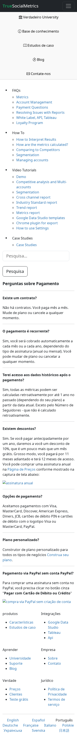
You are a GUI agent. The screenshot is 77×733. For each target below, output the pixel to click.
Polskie (68, 725)
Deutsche (10, 725)
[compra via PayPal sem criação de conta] (37, 601)
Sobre (53, 658)
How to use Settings (32, 228)
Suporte (15, 663)
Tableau (54, 632)
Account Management (34, 102)
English (13, 720)
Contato (54, 663)
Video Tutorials (24, 170)
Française (30, 725)
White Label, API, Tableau (36, 117)
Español (38, 720)
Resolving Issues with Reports (40, 112)
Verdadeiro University (40, 17)
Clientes (15, 694)
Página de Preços (21, 469)
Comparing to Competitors (38, 149)
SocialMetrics (20, 6)
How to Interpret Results (36, 139)
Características (21, 622)
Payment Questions (32, 107)
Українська (13, 730)
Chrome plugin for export (37, 223)
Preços (15, 689)
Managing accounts (32, 160)
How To (18, 132)
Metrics (22, 97)
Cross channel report (33, 197)
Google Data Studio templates (40, 217)
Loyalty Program (29, 122)
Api (50, 637)
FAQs (16, 90)
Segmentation (27, 155)
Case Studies (22, 238)
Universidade (20, 658)
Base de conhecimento (40, 31)
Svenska (38, 730)
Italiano (50, 725)
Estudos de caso (40, 45)
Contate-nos (40, 73)
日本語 (64, 730)
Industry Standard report (36, 202)
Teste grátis (18, 699)
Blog (40, 59)
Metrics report (28, 212)
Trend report (26, 207)
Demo (21, 176)
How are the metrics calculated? (42, 144)
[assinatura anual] (18, 483)
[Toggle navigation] (68, 6)
